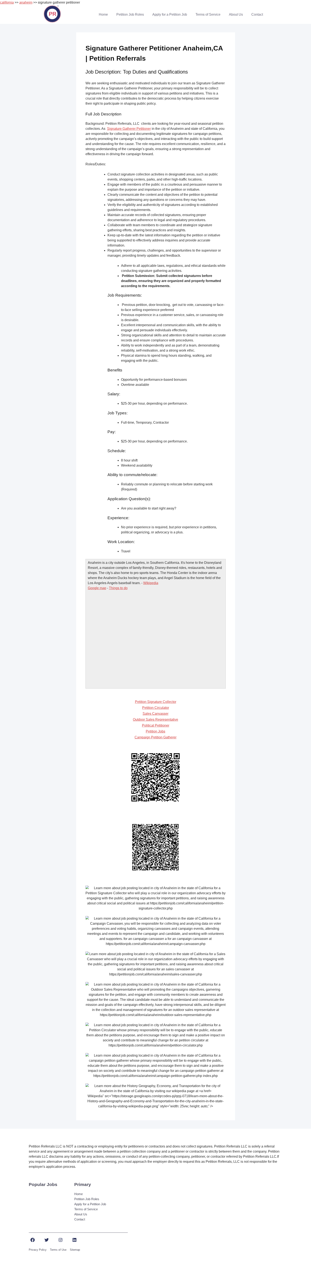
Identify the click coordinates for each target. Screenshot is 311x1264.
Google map (97, 588)
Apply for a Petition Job (169, 14)
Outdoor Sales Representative (155, 719)
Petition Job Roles (130, 14)
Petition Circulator (155, 707)
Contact (257, 14)
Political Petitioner (155, 725)
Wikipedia (150, 583)
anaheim (25, 2)
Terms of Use (58, 1249)
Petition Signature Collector (155, 702)
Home (103, 14)
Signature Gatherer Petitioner (129, 128)
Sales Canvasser (155, 713)
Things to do (118, 588)
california (7, 2)
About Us (236, 14)
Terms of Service (207, 14)
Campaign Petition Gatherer (155, 737)
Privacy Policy (38, 1249)
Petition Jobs (155, 731)
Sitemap (75, 1249)
